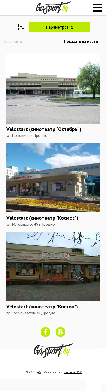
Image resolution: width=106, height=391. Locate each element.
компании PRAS (73, 372)
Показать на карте (81, 41)
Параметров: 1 (59, 27)
